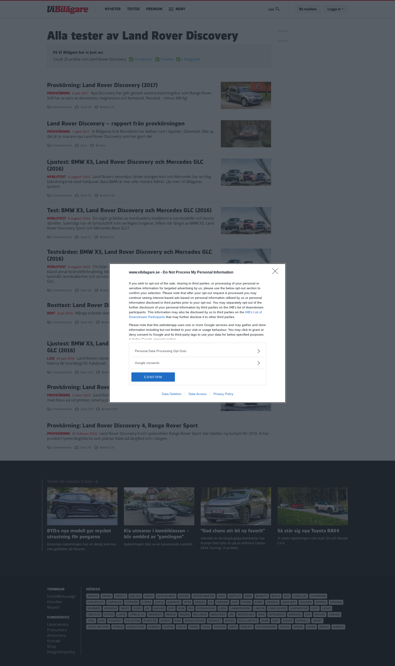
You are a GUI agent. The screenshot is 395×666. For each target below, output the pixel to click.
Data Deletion (171, 394)
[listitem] (197, 351)
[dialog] (197, 333)
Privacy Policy (223, 394)
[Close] (276, 272)
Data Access (197, 394)
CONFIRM (153, 377)
